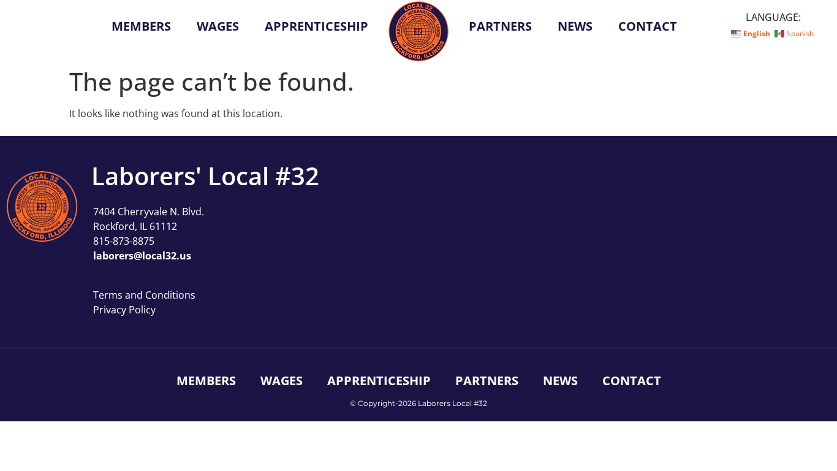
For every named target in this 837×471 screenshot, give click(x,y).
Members (141, 26)
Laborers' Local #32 (205, 176)
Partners (500, 26)
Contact (647, 26)
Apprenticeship (316, 26)
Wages (218, 26)
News (575, 26)
